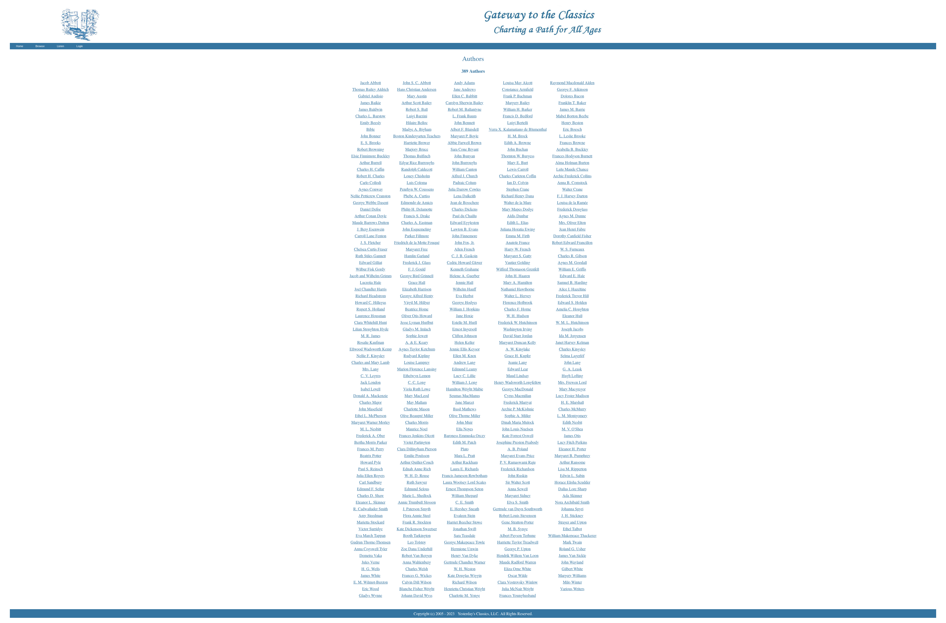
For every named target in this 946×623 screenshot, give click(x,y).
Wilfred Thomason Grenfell (517, 269)
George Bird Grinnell (416, 275)
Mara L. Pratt (464, 455)
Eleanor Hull (572, 315)
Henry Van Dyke (464, 555)
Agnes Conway (370, 189)
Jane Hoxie (464, 315)
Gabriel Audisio (370, 95)
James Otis (572, 435)
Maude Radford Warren (517, 562)
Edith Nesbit (572, 422)
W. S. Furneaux (572, 249)
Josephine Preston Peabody (517, 442)
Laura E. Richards (464, 468)
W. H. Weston (464, 568)
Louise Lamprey (417, 362)
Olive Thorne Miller (464, 415)
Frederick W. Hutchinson (517, 322)
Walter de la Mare (517, 202)
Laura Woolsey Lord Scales (464, 482)
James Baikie (370, 102)
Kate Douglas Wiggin (465, 575)
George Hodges (464, 302)
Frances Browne (572, 142)
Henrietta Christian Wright (464, 588)
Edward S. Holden (572, 302)
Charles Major (370, 402)
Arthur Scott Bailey (417, 102)
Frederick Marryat (518, 402)
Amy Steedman (370, 515)
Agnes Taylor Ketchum (417, 348)
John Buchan (517, 149)
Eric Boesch (572, 129)
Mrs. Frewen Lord (572, 382)
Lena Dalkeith (465, 195)
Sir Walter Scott (518, 482)
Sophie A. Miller (518, 415)
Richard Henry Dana (517, 195)
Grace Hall (416, 282)
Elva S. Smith (517, 502)
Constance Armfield (517, 89)
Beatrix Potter (370, 455)
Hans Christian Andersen (416, 89)
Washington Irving (517, 328)
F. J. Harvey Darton (572, 195)
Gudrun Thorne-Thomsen (370, 542)
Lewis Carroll (517, 169)
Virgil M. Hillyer (417, 302)
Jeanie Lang (517, 362)
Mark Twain (572, 542)
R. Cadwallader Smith (370, 508)
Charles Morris (416, 422)
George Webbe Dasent (370, 202)
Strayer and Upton (572, 522)
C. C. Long (417, 382)
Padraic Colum (464, 182)
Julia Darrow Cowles (464, 189)
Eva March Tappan (371, 535)
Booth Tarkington (417, 535)
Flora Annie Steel (416, 515)
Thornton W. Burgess (517, 155)
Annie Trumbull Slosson (417, 502)
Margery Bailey (518, 102)
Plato (465, 448)
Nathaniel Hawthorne (517, 289)
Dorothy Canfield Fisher (572, 235)
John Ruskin (517, 475)
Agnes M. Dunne (572, 215)
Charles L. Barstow (370, 115)
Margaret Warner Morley (370, 422)
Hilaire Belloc (417, 122)
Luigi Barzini (416, 115)
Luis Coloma (417, 182)
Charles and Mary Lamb (370, 362)
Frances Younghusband (517, 595)
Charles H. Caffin (370, 169)
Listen (60, 46)
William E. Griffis (572, 269)
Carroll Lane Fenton (370, 235)
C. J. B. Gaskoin (464, 255)
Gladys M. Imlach (417, 328)
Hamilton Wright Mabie (464, 388)
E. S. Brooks (371, 142)
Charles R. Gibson (572, 255)
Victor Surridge (370, 528)
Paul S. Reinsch (370, 468)
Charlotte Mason (417, 408)
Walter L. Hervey (517, 295)
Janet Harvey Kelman (572, 342)
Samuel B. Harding (572, 282)
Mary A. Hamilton (517, 282)
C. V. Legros (371, 375)
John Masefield (370, 408)
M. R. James (370, 335)
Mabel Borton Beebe (572, 115)
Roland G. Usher (572, 548)
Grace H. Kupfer (518, 355)
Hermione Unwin (464, 548)
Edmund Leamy (464, 368)
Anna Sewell (517, 488)
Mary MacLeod (417, 395)
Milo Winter (572, 582)
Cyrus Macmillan (517, 395)
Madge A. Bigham (416, 129)
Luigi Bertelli (517, 122)
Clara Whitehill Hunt (370, 322)
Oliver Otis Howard (417, 315)
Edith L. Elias (517, 222)
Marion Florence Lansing (417, 368)
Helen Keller (464, 342)
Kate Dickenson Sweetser (417, 528)
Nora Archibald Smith (572, 502)
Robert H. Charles (370, 175)
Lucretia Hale (370, 282)
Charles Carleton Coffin (517, 175)
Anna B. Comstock (572, 182)
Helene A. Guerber (464, 275)
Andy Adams (464, 82)
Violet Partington (417, 442)
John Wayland (572, 562)
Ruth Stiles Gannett (370, 255)
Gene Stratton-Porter (518, 522)
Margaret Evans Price (517, 455)
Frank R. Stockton (417, 522)
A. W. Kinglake (518, 348)
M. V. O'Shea (572, 428)
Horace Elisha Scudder (572, 482)
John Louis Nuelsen (517, 428)
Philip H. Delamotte (416, 209)
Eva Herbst (464, 295)
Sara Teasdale (464, 535)
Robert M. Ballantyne (464, 109)
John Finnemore (464, 235)
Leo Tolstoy (416, 542)
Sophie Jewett (417, 335)
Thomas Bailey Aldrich (370, 89)
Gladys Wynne (370, 595)
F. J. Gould (416, 269)
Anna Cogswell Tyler (370, 548)
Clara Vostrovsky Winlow (518, 582)
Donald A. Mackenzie (370, 395)
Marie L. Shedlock (416, 495)
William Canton (464, 169)
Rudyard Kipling (417, 355)
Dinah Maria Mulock (517, 422)
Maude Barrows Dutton (370, 222)
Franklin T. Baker (572, 102)
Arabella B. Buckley (572, 149)
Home (19, 46)
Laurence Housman (370, 315)
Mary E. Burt (517, 162)
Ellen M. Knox (464, 355)
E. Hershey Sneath (464, 508)
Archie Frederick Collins (572, 175)
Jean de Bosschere (464, 202)
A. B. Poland (517, 448)
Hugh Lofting (572, 375)
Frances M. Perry (370, 448)
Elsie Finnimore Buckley (370, 155)
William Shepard (465, 495)
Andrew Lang (464, 362)
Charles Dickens (464, 209)
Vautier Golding (517, 262)
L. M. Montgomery (572, 415)
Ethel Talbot (572, 528)
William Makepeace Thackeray (572, 535)
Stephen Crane (517, 189)
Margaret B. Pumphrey (572, 455)
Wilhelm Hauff (464, 289)
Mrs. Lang (370, 368)
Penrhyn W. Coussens (417, 189)
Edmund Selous (417, 488)
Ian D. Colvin (517, 182)
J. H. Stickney (572, 515)
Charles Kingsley (572, 348)
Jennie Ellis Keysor (465, 348)
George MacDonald (517, 388)
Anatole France (518, 242)
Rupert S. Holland (370, 309)
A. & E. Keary (416, 342)
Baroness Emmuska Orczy (464, 435)
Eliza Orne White (517, 568)
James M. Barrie (572, 109)
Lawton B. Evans (464, 229)
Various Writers (572, 588)
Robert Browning (370, 149)
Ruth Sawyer (417, 482)
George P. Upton (518, 548)
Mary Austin (417, 95)
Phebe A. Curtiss (417, 195)
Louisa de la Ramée (572, 202)
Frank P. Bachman (517, 95)
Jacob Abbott (370, 82)
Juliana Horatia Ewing (517, 229)
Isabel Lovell (370, 388)
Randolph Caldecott (416, 169)
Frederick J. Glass (417, 262)
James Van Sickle (572, 555)
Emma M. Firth (518, 235)
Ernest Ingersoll (464, 328)
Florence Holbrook (517, 302)
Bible (370, 129)
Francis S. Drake (417, 215)
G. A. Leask (572, 368)
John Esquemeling (417, 229)
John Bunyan (464, 155)
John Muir (464, 422)
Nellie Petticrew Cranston (370, 195)
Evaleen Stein (464, 515)
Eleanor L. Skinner (370, 502)
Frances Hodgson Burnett (572, 155)
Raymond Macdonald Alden (572, 82)
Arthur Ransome (572, 462)
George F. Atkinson (572, 89)
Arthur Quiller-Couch (417, 462)
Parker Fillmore (417, 235)
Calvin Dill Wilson (416, 582)
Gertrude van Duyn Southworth (517, 508)
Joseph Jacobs (572, 328)
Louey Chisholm (417, 175)
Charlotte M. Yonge (464, 595)
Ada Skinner (572, 495)
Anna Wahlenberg (417, 562)
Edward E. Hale (572, 275)
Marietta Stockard (370, 522)
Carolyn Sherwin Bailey (464, 102)
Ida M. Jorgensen (572, 335)
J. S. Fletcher (370, 242)
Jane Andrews (465, 89)
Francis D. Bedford (518, 115)
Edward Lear (517, 368)
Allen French (464, 249)
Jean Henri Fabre (572, 229)
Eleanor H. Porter (572, 448)
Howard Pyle (370, 462)
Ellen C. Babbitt (464, 95)
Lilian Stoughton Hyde (371, 328)
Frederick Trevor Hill (572, 295)
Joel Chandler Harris (371, 289)
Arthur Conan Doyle (371, 215)
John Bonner (371, 135)
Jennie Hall (464, 282)
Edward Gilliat (370, 262)
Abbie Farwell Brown (464, 142)
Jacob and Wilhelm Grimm (370, 275)
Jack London (370, 382)
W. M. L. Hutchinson (572, 322)
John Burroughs (464, 162)
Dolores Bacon (572, 95)
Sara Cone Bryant (464, 149)
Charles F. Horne (517, 309)
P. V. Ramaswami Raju (518, 462)
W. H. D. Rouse (417, 475)
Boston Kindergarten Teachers (416, 135)
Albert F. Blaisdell (464, 129)
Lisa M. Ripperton (572, 468)
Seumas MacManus (464, 395)
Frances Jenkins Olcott (416, 435)
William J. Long (464, 382)
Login (79, 46)
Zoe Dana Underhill (416, 548)
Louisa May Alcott (517, 82)
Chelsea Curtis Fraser (370, 249)
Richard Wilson (464, 582)
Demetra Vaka (370, 555)
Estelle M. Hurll (464, 322)
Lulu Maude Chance (572, 169)
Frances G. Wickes (417, 575)
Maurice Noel (416, 428)
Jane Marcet (464, 402)
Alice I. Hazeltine (572, 289)
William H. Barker (517, 109)
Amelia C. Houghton (572, 309)
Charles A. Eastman (416, 222)
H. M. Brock (518, 135)
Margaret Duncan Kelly (517, 342)
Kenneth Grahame (464, 269)
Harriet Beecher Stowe (464, 522)
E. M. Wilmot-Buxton (371, 582)
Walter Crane (572, 189)
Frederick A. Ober (370, 435)
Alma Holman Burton (572, 162)
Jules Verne (371, 562)
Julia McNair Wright (518, 588)
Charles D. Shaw (370, 495)
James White (370, 575)
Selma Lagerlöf (572, 355)
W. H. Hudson (518, 315)
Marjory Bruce (416, 149)
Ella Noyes (464, 428)
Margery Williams (572, 575)
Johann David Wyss (416, 595)
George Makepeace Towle (464, 542)
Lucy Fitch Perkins (572, 442)
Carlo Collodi (370, 182)
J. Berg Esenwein (370, 229)
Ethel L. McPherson (370, 415)
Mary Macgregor (572, 388)
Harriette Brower (417, 142)
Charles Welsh (416, 568)
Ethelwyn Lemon (416, 375)
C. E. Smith (465, 502)
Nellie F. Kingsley (370, 355)
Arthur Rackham (465, 462)
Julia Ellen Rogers (370, 475)
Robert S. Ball (417, 109)
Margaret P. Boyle (464, 135)
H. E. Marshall (572, 402)
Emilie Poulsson (416, 455)
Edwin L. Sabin (572, 475)
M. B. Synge (518, 528)
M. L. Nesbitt (370, 428)
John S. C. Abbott (417, 82)
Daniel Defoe (370, 209)
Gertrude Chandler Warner (464, 562)
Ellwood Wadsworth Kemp (371, 348)
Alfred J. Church (465, 175)
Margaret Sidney (518, 495)
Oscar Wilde (517, 575)
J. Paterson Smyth (417, 508)
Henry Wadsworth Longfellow (517, 382)
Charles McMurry (572, 408)
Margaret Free (417, 249)
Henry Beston (572, 122)
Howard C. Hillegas (370, 302)
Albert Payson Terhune (518, 535)
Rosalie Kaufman (370, 342)
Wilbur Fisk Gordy (370, 269)
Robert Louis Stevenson (517, 515)
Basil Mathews (464, 408)
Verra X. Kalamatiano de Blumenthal (518, 129)
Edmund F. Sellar (370, 488)
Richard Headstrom (370, 295)
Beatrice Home (416, 309)
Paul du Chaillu (465, 215)
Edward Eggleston (464, 222)
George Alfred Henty (416, 295)
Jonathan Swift (464, 528)
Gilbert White (572, 568)
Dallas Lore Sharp (572, 488)
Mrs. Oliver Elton (572, 222)
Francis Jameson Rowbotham (464, 475)
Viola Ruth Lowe (416, 388)
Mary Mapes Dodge (517, 209)
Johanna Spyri (572, 508)
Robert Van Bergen (417, 555)
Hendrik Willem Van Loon (518, 555)
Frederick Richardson (517, 468)
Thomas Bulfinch (416, 155)
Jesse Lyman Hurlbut (416, 322)
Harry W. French (518, 249)
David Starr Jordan (517, 335)
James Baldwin (370, 109)
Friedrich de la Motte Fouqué (416, 242)
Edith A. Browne (517, 142)
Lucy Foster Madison (572, 395)
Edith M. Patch (464, 442)
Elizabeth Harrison (416, 289)
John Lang (572, 362)
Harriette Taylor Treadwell (517, 542)
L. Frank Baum (464, 115)
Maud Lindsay (517, 375)
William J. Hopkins (465, 309)
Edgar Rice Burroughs (416, 162)
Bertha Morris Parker (370, 442)
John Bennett (464, 122)
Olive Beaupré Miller (416, 415)
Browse (40, 46)
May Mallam (417, 402)
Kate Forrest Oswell (517, 435)
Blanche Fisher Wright (416, 588)
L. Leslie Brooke (572, 135)
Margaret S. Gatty (518, 255)
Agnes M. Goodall (572, 262)
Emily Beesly (370, 122)
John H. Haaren (517, 275)
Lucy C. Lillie (464, 375)
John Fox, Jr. (464, 242)
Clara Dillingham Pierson (417, 448)
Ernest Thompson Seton (464, 488)
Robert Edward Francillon (572, 242)
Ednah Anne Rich (417, 468)
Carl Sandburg (370, 482)
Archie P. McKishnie (517, 408)
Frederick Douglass (572, 209)
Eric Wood (370, 588)
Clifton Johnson (464, 335)
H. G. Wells (370, 568)
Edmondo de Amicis (417, 202)
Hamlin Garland (416, 255)
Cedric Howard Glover (464, 262)
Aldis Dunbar (517, 215)
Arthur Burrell (370, 162)
